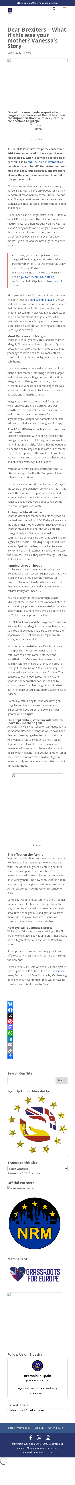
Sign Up (39, 1427)
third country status (40, 299)
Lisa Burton (39, 139)
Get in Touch (55, 1427)
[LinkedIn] (37, 1039)
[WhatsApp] (37, 1033)
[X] (37, 1016)
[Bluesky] (37, 1004)
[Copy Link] (37, 1051)
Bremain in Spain (37, 1376)
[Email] (37, 1045)
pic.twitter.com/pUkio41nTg (37, 277)
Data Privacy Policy (19, 1427)
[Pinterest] (37, 1021)
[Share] (37, 1056)
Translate (34, 1173)
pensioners (59, 971)
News (27, 52)
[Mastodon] (37, 1027)
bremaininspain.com (37, 1380)
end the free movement (43, 162)
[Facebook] (37, 1010)
